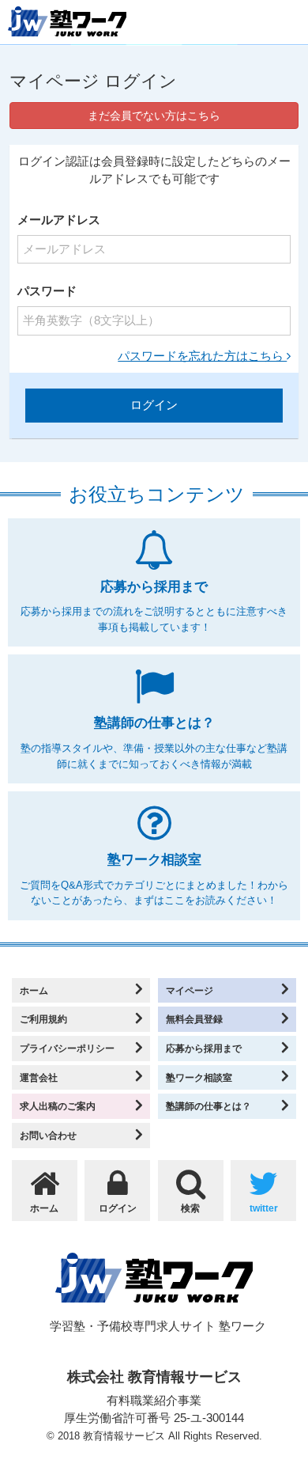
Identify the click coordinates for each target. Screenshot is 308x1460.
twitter (264, 1208)
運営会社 (39, 1077)
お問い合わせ (48, 1135)
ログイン (118, 1208)
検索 (190, 1208)
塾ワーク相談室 (199, 1077)
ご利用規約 (43, 1019)
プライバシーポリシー (67, 1048)
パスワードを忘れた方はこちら (202, 355)
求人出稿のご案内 (58, 1106)
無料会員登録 (194, 1019)
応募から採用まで (204, 1048)
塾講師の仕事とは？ (208, 1106)
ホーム (34, 990)
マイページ (189, 990)
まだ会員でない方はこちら (154, 115)
